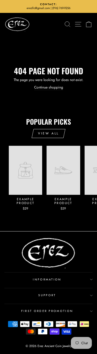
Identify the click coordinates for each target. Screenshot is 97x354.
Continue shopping (48, 87)
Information (47, 279)
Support (47, 295)
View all (48, 133)
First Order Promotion (47, 311)
